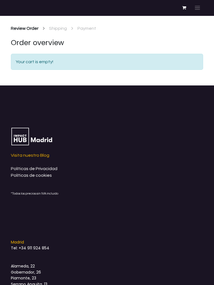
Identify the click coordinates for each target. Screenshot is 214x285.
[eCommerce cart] (184, 8)
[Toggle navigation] (197, 8)
